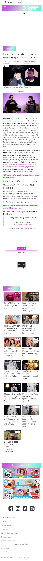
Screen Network (5, 548)
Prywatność (5, 529)
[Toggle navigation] (5, 8)
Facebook (9, 2)
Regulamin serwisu (7, 537)
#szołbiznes (15, 61)
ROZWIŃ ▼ (21, 248)
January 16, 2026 (30, 228)
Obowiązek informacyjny (9, 533)
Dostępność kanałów (8, 518)
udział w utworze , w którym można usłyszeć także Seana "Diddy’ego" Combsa (19, 164)
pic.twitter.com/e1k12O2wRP (22, 225)
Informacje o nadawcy (8, 541)
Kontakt (3, 521)
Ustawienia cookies (21, 544)
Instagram (17, 2)
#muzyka (6, 63)
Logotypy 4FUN (6, 525)
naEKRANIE (4, 552)
